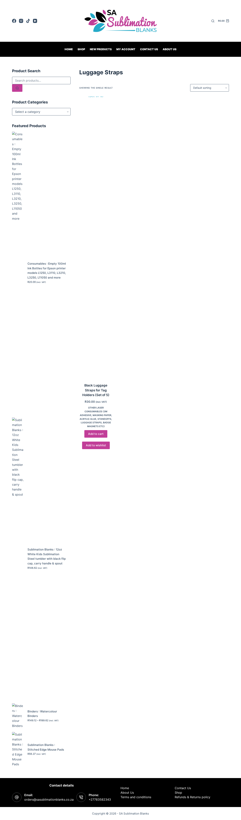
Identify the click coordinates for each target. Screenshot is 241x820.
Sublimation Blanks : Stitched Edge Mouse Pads (45, 747)
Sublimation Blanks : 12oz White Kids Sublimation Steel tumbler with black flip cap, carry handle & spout (46, 556)
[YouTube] (35, 21)
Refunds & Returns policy (192, 797)
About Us (169, 49)
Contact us (149, 49)
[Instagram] (21, 21)
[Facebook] (14, 21)
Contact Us (183, 788)
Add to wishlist (96, 445)
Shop (81, 49)
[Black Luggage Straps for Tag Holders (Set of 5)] (95, 237)
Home (69, 49)
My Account (125, 49)
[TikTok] (28, 21)
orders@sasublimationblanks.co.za (49, 799)
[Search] (212, 21)
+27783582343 (100, 799)
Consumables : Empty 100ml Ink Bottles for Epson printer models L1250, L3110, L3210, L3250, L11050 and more (46, 270)
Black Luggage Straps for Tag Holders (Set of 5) (95, 390)
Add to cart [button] (96, 434)
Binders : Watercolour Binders (42, 714)
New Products (101, 49)
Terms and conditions (135, 797)
